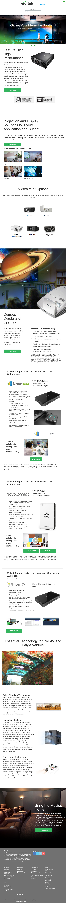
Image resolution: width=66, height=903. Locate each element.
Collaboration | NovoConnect (7, 884)
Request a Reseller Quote (36, 873)
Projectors (6, 869)
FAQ (46, 874)
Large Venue (7, 878)
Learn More (12, 90)
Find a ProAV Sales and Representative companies (37, 877)
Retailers (33, 869)
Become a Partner (21, 872)
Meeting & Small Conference (8, 873)
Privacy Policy (33, 900)
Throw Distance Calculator (49, 870)
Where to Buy (35, 868)
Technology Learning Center (50, 884)
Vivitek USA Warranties (50, 888)
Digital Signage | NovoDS (8, 887)
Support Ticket (48, 875)
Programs (20, 868)
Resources (47, 890)
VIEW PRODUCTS (43, 830)
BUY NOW (48, 551)
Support (47, 868)
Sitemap (27, 900)
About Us (20, 894)
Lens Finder (48, 872)
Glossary (47, 882)
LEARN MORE (12, 351)
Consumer (6, 870)
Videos (46, 886)
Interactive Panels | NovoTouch (8, 890)
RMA (46, 877)
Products (6, 868)
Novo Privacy (48, 880)
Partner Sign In (21, 871)
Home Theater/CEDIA (9, 875)
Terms (25, 901)
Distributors (34, 871)
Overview (19, 869)
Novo (5, 882)
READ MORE (12, 144)
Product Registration (50, 879)
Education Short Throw (9, 877)
